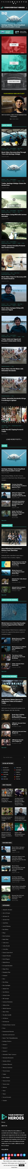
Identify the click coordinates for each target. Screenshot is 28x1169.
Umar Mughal (6, 1077)
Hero (4, 979)
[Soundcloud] (17, 1)
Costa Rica (5, 949)
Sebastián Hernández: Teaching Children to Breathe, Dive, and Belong (18, 503)
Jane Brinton (6, 992)
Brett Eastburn (6, 936)
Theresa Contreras (7, 1067)
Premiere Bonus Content (9, 1025)
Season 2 (5, 1048)
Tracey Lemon (6, 1071)
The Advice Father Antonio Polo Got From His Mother (18, 657)
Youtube (5, 1100)
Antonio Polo (6, 919)
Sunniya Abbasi (6, 1061)
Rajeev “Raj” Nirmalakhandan (10, 1038)
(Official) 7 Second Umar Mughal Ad (19, 723)
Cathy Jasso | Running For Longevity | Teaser (6, 800)
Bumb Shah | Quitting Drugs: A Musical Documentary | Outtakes (19, 716)
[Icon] (14, 137)
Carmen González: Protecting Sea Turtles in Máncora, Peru (19, 486)
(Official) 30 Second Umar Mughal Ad (17, 740)
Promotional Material (8, 1031)
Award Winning (6, 926)
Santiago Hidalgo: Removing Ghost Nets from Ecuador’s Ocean (13, 469)
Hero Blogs (5, 982)
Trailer (4, 1074)
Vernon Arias (6, 1084)
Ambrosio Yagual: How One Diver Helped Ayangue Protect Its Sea (19, 494)
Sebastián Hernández (8, 1057)
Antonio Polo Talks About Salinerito (19, 579)
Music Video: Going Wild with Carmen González (19, 887)
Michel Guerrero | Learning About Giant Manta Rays (18, 572)
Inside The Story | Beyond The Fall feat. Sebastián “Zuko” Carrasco (18, 513)
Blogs (4, 932)
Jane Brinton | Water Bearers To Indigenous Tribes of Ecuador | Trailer (12, 701)
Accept (21, 1165)
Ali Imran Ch (6, 916)
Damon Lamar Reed (8, 952)
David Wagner (6, 959)
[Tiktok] (15, 3)
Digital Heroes (6, 962)
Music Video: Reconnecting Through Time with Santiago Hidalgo (18, 868)
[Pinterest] (8, 1)
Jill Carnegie (6, 998)
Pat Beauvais (6, 1021)
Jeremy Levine (6, 995)
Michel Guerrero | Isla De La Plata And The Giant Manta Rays (19, 563)
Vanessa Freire (6, 1080)
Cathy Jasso (6, 942)
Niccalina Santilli (7, 1015)
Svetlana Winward (7, 1064)
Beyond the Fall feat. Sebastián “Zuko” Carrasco (18, 897)
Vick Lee (5, 1087)
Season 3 (5, 1051)
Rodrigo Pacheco (7, 1041)
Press (4, 1028)
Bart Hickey (5, 929)
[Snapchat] (19, 1)
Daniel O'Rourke (7, 955)
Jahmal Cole (6, 988)
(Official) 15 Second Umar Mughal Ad (19, 732)
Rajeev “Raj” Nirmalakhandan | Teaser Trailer (20, 834)
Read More (14, 1167)
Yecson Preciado (7, 1097)
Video (4, 1090)
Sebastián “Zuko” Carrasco (9, 1054)
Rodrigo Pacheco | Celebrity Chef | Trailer (6, 818)
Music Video (6, 1011)
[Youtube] (12, 1)
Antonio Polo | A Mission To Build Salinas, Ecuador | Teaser (6, 835)
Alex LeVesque (6, 913)
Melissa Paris (6, 1005)
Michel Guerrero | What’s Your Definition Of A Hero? (19, 648)
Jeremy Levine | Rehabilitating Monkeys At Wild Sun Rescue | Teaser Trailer (19, 801)
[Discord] (13, 3)
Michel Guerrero (7, 1008)
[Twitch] (21, 1)
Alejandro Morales (7, 909)
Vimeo (4, 1094)
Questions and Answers (9, 1034)
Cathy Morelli (6, 946)
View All (3, 520)
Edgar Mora (6, 969)
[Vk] (14, 1)
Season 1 (5, 1044)
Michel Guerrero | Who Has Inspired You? (18, 639)
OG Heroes (5, 1018)
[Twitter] (3, 1)
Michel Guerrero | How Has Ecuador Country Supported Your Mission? (13, 624)
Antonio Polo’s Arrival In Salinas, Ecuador (18, 588)
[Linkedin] (10, 1)
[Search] (26, 8)
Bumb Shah (5, 939)
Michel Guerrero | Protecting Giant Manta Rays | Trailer (20, 818)
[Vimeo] (23, 1)
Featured (5, 975)
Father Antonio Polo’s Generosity (18, 664)
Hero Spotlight (6, 985)
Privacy (3, 1122)
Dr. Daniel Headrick (7, 965)
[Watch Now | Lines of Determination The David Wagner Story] (14, 104)
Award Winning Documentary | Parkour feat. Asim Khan (11, 549)
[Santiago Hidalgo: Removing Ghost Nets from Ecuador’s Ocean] (14, 19)
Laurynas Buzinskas (8, 1002)
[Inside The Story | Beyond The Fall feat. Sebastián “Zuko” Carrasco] (5, 514)
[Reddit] (26, 1)
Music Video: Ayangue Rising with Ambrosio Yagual (18, 848)
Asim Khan (5, 923)
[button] (2, 13)
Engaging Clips (6, 972)
